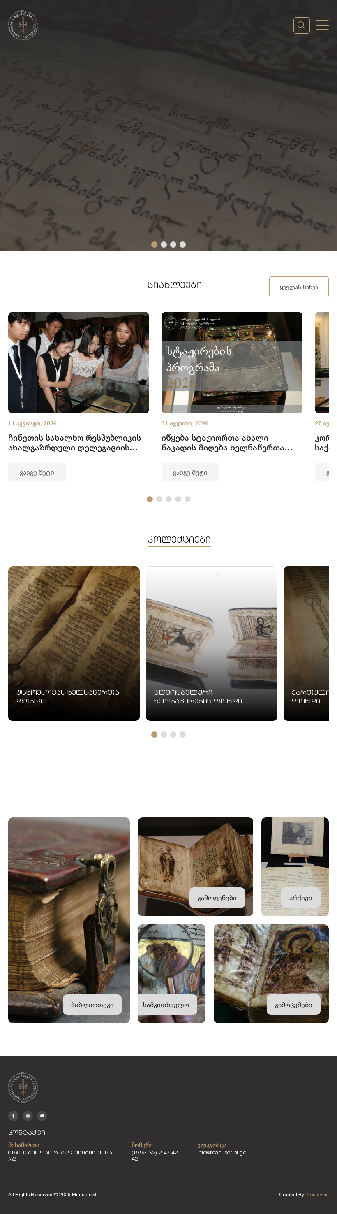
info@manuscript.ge (222, 1153)
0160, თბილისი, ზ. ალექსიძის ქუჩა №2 (60, 1156)
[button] (154, 244)
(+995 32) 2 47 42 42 (155, 1156)
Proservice (317, 1195)
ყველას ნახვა (299, 286)
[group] (78, 396)
